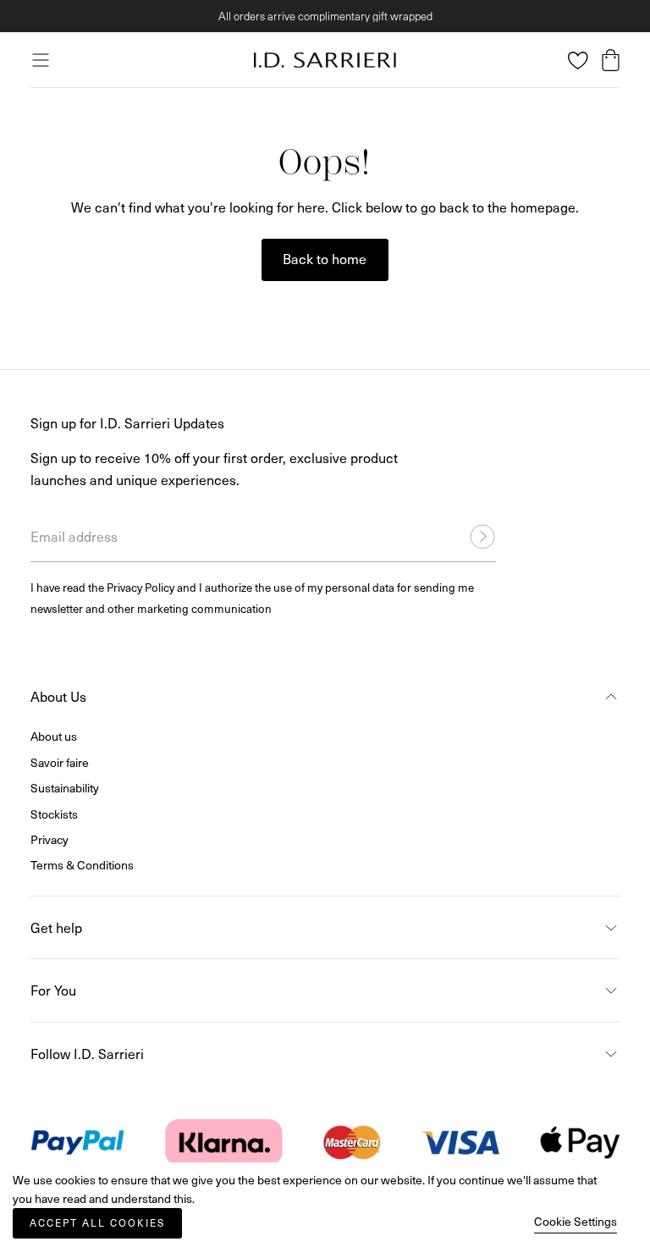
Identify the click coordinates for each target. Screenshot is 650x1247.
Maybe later (325, 843)
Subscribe (507, 748)
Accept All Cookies (97, 1222)
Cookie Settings (575, 1221)
